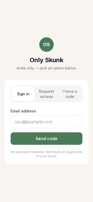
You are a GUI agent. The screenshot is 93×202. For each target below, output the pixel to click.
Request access (46, 94)
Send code (46, 138)
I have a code (70, 94)
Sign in (23, 94)
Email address (23, 111)
